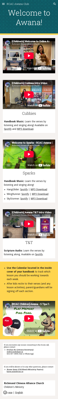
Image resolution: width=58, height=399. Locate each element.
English (19, 392)
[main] (29, 17)
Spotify (8, 129)
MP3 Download (39, 189)
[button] (3, 4)
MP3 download (25, 129)
